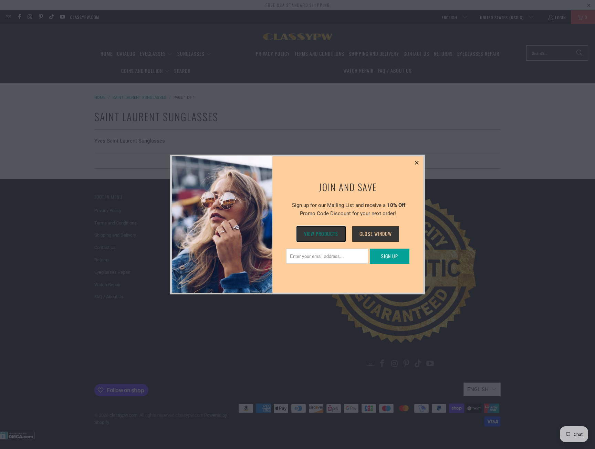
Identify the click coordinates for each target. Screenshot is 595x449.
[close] (417, 162)
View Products (321, 233)
